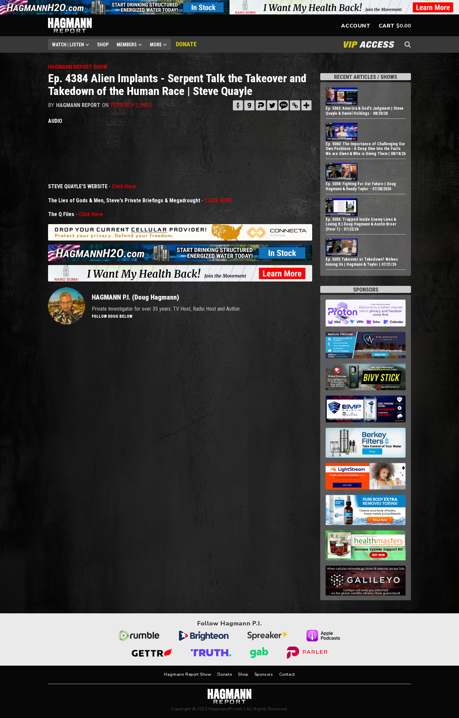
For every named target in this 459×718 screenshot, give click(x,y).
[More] (306, 105)
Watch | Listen (68, 44)
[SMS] (284, 105)
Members (127, 44)
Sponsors (263, 674)
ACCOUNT (355, 26)
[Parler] (261, 105)
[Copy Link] (295, 105)
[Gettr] (238, 105)
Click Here (124, 186)
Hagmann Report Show (187, 674)
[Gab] (249, 105)
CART (387, 26)
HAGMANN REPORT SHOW (77, 67)
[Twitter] (272, 105)
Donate (224, 674)
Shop (103, 44)
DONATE (186, 44)
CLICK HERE (218, 200)
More (156, 44)
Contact (287, 674)
